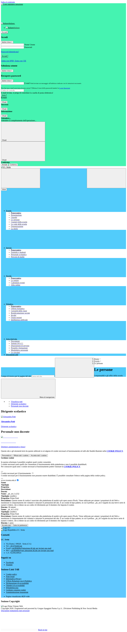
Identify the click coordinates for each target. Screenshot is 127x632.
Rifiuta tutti (21, 455)
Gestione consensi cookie (16, 590)
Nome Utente (29, 45)
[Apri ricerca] (106, 178)
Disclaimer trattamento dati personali (15, 611)
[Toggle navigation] (20, 178)
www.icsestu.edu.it (8, 480)
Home (96, 359)
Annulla (4, 165)
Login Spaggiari (64, 88)
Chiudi (4, 102)
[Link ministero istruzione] (12, 4)
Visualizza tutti (16, 402)
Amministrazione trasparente (17, 592)
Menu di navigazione (46, 397)
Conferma (13, 165)
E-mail (27, 83)
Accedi (4, 32)
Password (28, 47)
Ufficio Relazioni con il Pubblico (19, 581)
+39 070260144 (15, 546)
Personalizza (6, 455)
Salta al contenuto (8, 2)
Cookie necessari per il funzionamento (16, 473)
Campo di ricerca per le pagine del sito (16, 376)
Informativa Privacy (13, 579)
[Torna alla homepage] (63, 167)
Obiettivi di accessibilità (15, 585)
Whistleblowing (12, 588)
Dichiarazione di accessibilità (17, 583)
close (4, 189)
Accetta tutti (39, 455)
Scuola (96, 361)
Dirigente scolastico (18, 404)
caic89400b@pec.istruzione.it (32, 550)
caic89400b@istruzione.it (31, 548)
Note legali (10, 576)
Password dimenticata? (10, 52)
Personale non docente (20, 406)
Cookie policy (11, 574)
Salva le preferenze (20, 525)
